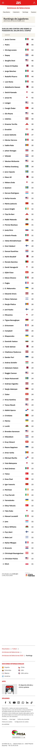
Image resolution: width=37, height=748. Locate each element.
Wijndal (8, 156)
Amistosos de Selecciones (18, 8)
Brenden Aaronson (12, 432)
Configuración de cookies (22, 722)
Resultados (6, 12)
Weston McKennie (12, 161)
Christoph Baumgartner (14, 553)
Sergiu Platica (10, 304)
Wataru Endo (10, 183)
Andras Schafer (11, 363)
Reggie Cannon (11, 373)
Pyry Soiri (8, 532)
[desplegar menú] (3, 2)
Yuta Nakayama (11, 463)
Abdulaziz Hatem (11, 368)
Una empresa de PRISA (18, 733)
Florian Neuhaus (11, 225)
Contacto (4, 719)
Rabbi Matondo (11, 220)
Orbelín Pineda (10, 235)
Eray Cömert (10, 442)
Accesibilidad (5, 724)
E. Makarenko (10, 288)
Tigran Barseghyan (12, 320)
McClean (8, 490)
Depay (7, 55)
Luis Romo (9, 82)
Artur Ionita (9, 453)
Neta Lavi (8, 537)
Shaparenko (9, 336)
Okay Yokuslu (10, 506)
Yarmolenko (9, 500)
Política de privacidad (23, 719)
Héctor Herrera (11, 140)
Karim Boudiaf (10, 257)
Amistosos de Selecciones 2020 (12, 656)
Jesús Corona (10, 39)
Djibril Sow (9, 273)
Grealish (8, 130)
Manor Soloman (11, 299)
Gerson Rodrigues (12, 193)
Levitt (7, 426)
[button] (18, 737)
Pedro (7, 45)
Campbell (8, 331)
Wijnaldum (9, 437)
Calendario (16, 12)
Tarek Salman (10, 347)
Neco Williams (10, 527)
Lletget (8, 103)
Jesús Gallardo (10, 135)
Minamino (9, 315)
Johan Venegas (10, 151)
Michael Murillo (11, 458)
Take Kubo (9, 511)
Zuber (7, 394)
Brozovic (8, 548)
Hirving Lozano (11, 50)
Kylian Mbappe (10, 543)
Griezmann (9, 326)
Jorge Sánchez (10, 71)
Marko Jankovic (11, 204)
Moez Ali (8, 177)
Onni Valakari (10, 246)
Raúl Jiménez (10, 469)
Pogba (7, 283)
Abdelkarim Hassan (12, 87)
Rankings (25, 12)
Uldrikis (8, 119)
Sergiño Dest (10, 61)
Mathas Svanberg (11, 167)
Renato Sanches (11, 262)
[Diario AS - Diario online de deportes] (18, 2)
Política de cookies (7, 722)
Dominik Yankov (11, 341)
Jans (6, 522)
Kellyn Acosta (10, 198)
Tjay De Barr (10, 214)
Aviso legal (12, 719)
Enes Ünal (9, 479)
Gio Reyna (9, 114)
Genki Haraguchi (11, 267)
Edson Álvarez (10, 278)
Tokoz (7, 474)
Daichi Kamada (11, 92)
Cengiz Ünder (10, 108)
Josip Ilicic (9, 230)
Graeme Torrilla (11, 124)
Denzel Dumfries (11, 251)
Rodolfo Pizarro (11, 77)
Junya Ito (8, 98)
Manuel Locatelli (11, 516)
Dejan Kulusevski (12, 379)
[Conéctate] (34, 3)
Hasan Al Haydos (11, 66)
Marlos (7, 421)
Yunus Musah (10, 405)
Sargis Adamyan (11, 389)
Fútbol (14, 649)
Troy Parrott (9, 495)
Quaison (8, 188)
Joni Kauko (9, 310)
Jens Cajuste (10, 172)
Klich (7, 564)
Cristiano (8, 416)
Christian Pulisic (11, 559)
